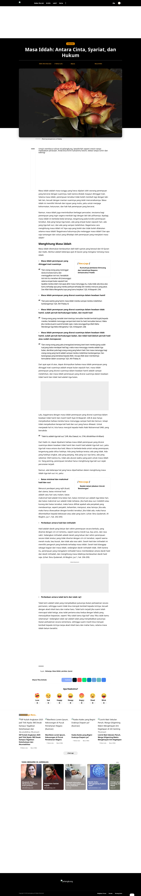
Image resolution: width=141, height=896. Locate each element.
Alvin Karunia (47, 64)
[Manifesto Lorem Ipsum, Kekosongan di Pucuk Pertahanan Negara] (57, 725)
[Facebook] (68, 887)
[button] (65, 3)
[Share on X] (80, 63)
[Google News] (70, 887)
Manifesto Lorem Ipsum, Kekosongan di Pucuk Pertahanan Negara (55, 737)
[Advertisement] (70, 22)
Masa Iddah (56, 671)
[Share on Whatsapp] (32, 168)
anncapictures (51, 139)
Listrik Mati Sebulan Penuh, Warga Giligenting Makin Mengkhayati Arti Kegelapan (110, 737)
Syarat (70, 671)
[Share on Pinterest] (32, 163)
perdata (64, 671)
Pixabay (59, 139)
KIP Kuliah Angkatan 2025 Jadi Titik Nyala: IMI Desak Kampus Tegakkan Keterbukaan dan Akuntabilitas (30, 740)
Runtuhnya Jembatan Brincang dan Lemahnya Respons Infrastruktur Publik (92, 270)
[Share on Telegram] (32, 173)
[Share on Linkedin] (89, 680)
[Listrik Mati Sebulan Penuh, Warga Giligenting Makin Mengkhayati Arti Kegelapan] (110, 725)
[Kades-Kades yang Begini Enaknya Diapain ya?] (84, 725)
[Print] (86, 63)
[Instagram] (73, 887)
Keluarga (48, 671)
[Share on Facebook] (77, 63)
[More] (90, 63)
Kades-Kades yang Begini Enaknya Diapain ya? (82, 736)
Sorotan (70, 44)
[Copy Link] (83, 63)
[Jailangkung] (25, 3)
